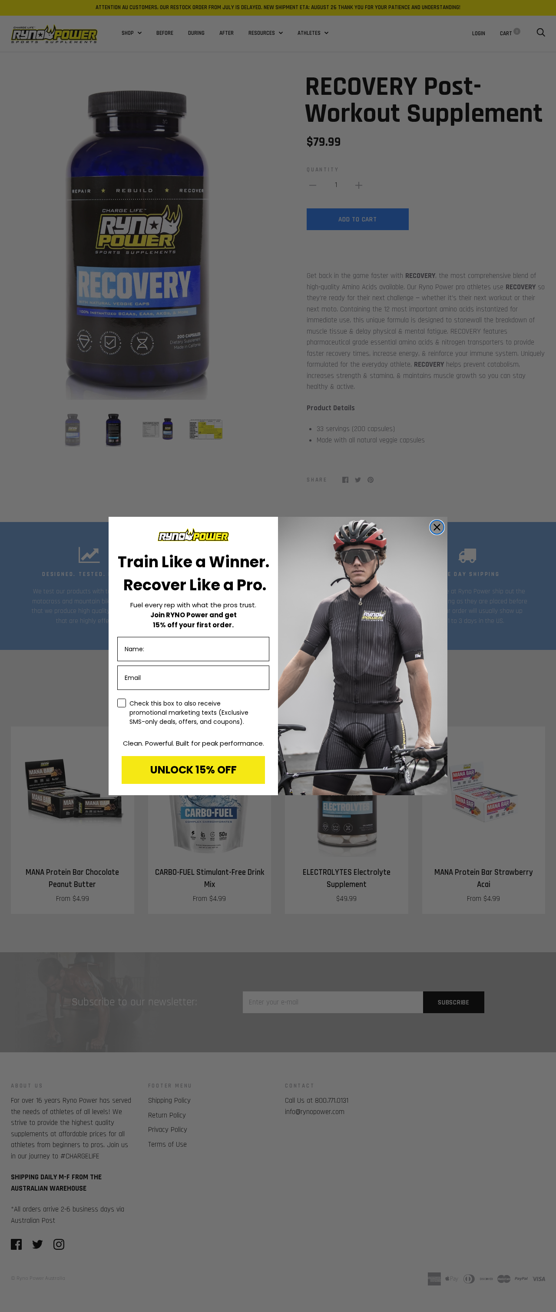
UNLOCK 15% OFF (193, 770)
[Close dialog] (437, 527)
